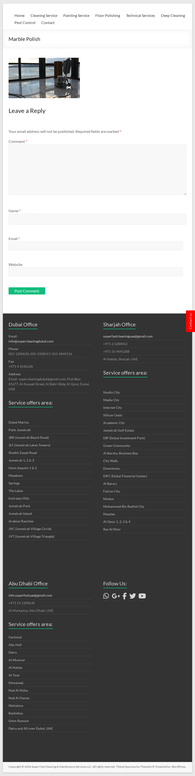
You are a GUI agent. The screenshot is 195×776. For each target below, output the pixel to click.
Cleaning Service (43, 15)
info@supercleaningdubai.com (31, 341)
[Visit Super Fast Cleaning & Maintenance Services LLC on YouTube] (142, 597)
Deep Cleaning (173, 15)
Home (19, 15)
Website (15, 264)
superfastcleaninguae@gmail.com (128, 336)
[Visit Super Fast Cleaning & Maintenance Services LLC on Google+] (116, 597)
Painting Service (76, 15)
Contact (48, 22)
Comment (18, 141)
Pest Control (25, 22)
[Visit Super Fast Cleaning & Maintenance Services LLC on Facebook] (124, 597)
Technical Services (140, 15)
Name (14, 210)
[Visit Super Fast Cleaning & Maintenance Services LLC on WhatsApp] (106, 597)
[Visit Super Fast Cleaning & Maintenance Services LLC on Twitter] (132, 597)
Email (14, 238)
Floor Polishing (107, 15)
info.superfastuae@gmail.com (30, 595)
